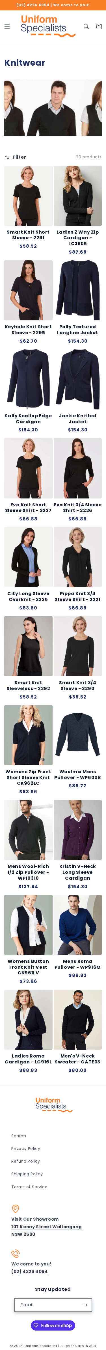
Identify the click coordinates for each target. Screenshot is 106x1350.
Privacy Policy (25, 1148)
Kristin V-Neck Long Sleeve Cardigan (77, 872)
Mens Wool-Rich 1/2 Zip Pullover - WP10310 (28, 872)
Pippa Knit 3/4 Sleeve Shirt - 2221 (77, 597)
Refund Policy (25, 1161)
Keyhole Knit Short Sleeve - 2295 (28, 330)
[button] (7, 26)
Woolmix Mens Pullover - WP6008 (77, 775)
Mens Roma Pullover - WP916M (78, 964)
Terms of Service (29, 1187)
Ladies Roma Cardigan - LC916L (28, 1059)
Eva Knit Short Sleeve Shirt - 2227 (28, 508)
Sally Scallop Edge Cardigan (28, 419)
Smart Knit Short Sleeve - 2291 (28, 235)
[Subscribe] (85, 1305)
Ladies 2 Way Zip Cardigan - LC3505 (78, 238)
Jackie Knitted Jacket (77, 419)
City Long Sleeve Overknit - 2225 (28, 597)
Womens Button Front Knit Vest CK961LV (28, 967)
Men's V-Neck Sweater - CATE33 (77, 1059)
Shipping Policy (27, 1174)
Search (18, 1136)
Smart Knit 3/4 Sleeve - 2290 (77, 686)
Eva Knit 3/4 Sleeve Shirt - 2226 (77, 508)
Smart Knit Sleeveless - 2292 (28, 686)
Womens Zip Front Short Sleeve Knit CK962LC (28, 777)
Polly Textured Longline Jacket (77, 330)
